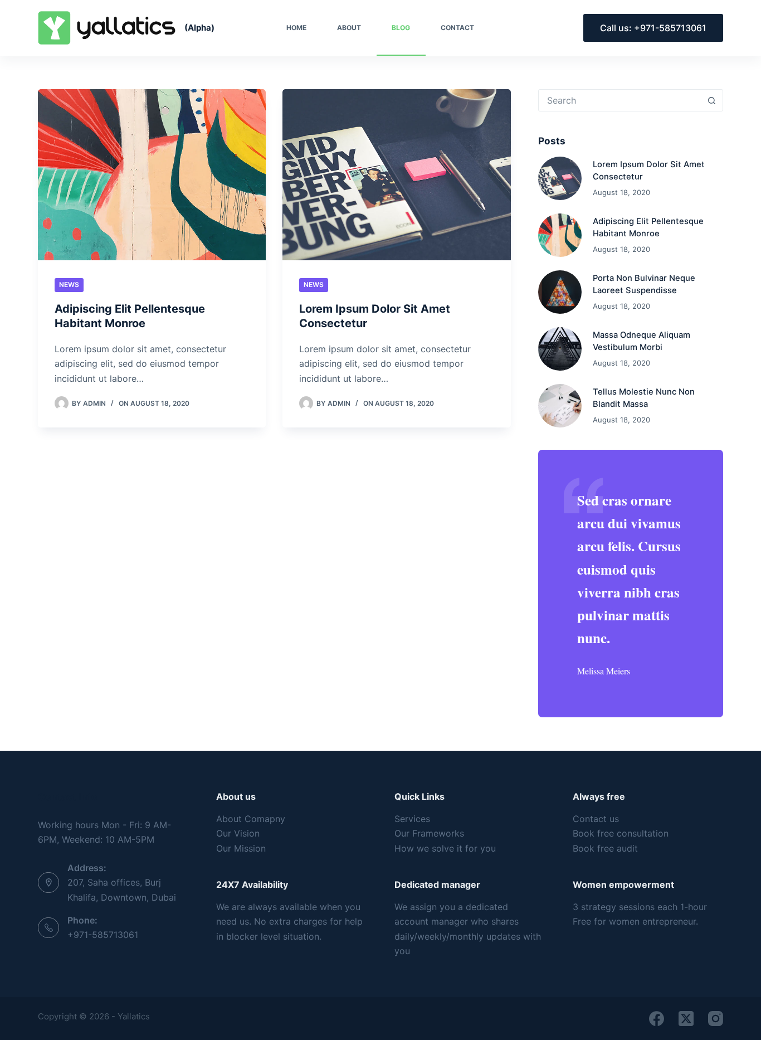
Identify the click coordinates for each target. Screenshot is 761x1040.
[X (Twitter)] (686, 1018)
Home (296, 27)
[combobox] (620, 100)
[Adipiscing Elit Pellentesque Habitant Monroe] (152, 174)
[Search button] (712, 100)
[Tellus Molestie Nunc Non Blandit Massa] (560, 405)
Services (412, 818)
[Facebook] (656, 1018)
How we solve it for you (445, 848)
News (69, 284)
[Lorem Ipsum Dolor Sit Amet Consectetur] (396, 174)
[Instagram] (715, 1018)
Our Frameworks (429, 833)
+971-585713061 (102, 934)
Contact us (596, 818)
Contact (457, 27)
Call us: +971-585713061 (653, 27)
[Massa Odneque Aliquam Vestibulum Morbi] (560, 349)
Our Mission (241, 848)
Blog (401, 27)
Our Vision (238, 833)
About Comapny (250, 818)
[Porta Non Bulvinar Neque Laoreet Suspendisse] (560, 292)
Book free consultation (621, 833)
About (349, 27)
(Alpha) (199, 27)
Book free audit (605, 848)
